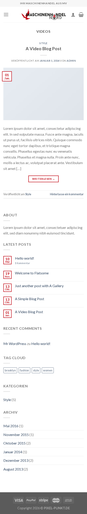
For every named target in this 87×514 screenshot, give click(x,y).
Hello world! (24, 258)
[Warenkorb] (81, 15)
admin (71, 60)
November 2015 (16, 434)
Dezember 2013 (15, 460)
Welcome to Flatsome (32, 273)
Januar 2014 (12, 452)
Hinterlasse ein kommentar (67, 194)
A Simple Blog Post (29, 299)
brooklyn (10, 370)
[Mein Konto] (73, 15)
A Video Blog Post (43, 48)
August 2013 (13, 469)
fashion (24, 370)
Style (43, 43)
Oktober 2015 (14, 443)
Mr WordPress (14, 343)
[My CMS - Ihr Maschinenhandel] (43, 14)
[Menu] (6, 14)
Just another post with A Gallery (39, 286)
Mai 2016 (10, 426)
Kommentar (22, 263)
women (47, 370)
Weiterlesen (43, 178)
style (36, 370)
